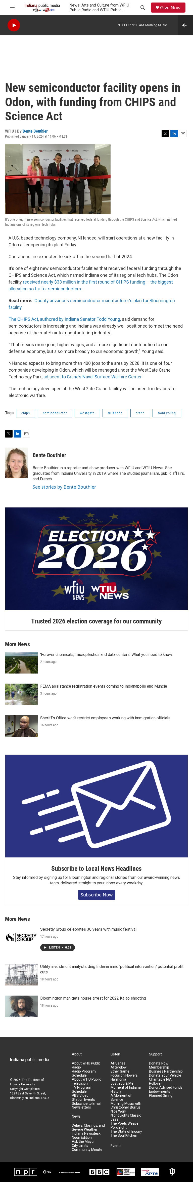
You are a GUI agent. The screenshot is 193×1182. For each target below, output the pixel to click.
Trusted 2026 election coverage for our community (96, 621)
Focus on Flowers (124, 1075)
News (76, 1116)
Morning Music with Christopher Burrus (126, 1106)
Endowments (159, 1091)
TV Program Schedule (81, 1089)
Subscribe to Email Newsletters (86, 1106)
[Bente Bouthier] (16, 463)
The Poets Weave (124, 1123)
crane (140, 413)
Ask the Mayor (83, 1142)
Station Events (83, 1099)
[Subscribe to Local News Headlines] (96, 806)
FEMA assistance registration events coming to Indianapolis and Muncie (103, 686)
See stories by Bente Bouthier (64, 487)
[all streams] (185, 25)
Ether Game (120, 1071)
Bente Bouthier (35, 131)
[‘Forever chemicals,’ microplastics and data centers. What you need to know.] (21, 663)
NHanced (115, 413)
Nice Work (118, 1111)
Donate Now (158, 1063)
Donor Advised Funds (165, 1087)
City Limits (80, 1146)
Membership (159, 1067)
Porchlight (119, 1127)
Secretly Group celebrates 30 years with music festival (88, 929)
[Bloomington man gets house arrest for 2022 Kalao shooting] (21, 1006)
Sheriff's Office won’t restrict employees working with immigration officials (105, 718)
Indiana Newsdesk (86, 1133)
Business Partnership (166, 1071)
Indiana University (22, 1084)
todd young (167, 413)
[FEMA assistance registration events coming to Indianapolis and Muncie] (21, 694)
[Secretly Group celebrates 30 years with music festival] (21, 937)
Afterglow (119, 1067)
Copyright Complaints (25, 1089)
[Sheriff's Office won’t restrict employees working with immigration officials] (21, 726)
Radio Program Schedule (84, 1073)
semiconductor (55, 413)
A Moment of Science (121, 1097)
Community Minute (87, 1150)
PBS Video (80, 1095)
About (77, 1054)
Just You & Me (122, 1083)
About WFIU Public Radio (86, 1065)
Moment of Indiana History (126, 1089)
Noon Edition (82, 1137)
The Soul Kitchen (124, 1135)
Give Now (170, 7)
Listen (115, 1054)
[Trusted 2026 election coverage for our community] (96, 558)
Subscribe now (97, 895)
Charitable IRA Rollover (160, 1081)
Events (116, 1146)
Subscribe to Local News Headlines (96, 868)
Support (155, 1054)
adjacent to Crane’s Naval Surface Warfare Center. (92, 376)
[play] (14, 25)
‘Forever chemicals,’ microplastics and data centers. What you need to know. (106, 654)
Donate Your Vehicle (165, 1075)
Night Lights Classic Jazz (126, 1117)
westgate (87, 413)
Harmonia (118, 1079)
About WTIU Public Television (86, 1081)
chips (25, 413)
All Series (118, 1063)
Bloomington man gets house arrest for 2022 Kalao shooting (93, 998)
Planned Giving (160, 1095)
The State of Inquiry (126, 1131)
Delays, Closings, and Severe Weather (88, 1127)
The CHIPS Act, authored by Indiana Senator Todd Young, (65, 319)
